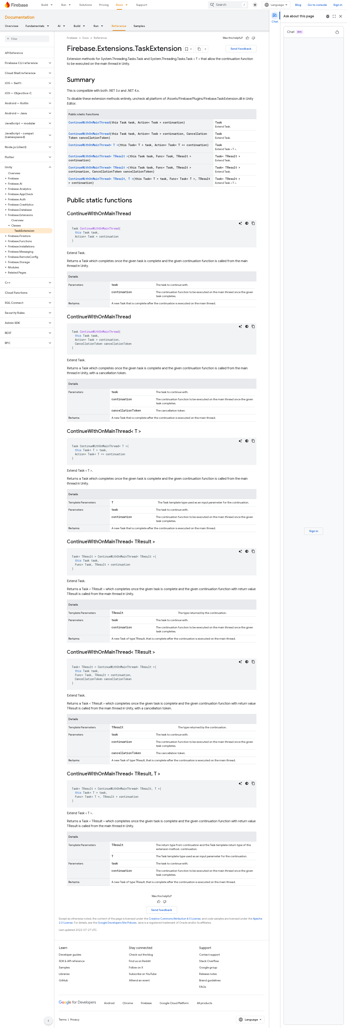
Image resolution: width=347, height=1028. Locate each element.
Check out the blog (141, 954)
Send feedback (241, 48)
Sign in (337, 5)
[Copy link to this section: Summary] (99, 80)
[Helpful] (247, 38)
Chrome (127, 1003)
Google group (208, 967)
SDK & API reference (72, 961)
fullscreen (334, 16)
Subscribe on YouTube (142, 974)
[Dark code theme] (247, 223)
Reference (119, 26)
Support (141, 5)
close (340, 16)
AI (59, 26)
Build (44, 5)
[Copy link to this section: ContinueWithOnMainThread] (135, 214)
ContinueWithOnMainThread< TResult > (98, 156)
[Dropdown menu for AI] (65, 26)
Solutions (85, 5)
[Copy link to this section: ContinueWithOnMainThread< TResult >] (159, 542)
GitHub (63, 980)
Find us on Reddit (140, 961)
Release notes (208, 974)
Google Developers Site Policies (117, 922)
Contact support (209, 954)
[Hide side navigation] (48, 1021)
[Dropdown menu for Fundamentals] (49, 26)
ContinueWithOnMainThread (89, 122)
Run (63, 5)
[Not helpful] (253, 38)
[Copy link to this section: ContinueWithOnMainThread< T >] (145, 431)
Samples (139, 26)
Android (109, 1003)
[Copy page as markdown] (199, 49)
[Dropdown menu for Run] (71, 5)
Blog (298, 5)
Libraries (64, 974)
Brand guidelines (209, 980)
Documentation (19, 17)
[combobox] (228, 4)
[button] (24, 63)
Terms (62, 1019)
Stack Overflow (209, 961)
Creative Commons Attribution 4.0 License (175, 918)
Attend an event (139, 980)
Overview (11, 26)
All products (204, 1003)
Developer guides (70, 954)
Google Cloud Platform (174, 1003)
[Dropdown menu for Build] (53, 5)
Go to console (317, 5)
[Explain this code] (240, 223)
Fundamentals (35, 26)
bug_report (327, 16)
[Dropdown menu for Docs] (128, 5)
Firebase (72, 38)
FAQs (202, 987)
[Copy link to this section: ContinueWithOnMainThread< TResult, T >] (164, 774)
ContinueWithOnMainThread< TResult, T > (100, 179)
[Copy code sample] (253, 223)
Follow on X (136, 967)
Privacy (74, 1019)
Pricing (104, 5)
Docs (119, 5)
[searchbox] (27, 39)
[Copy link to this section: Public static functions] (136, 200)
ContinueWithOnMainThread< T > (93, 145)
